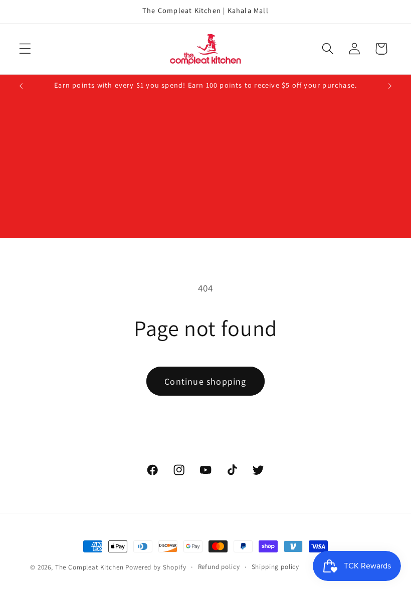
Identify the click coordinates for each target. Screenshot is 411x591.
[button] (25, 49)
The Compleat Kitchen (89, 567)
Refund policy (219, 566)
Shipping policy (276, 566)
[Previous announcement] (21, 86)
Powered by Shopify (155, 567)
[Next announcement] (390, 86)
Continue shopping (205, 381)
